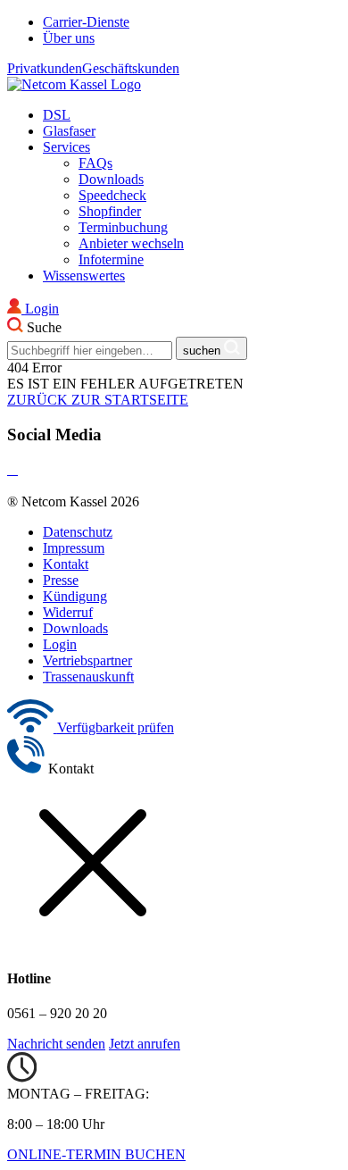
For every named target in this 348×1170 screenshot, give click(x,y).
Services (66, 147)
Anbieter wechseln (131, 243)
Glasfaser (69, 130)
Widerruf (68, 612)
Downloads (111, 179)
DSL (56, 114)
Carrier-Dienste (86, 21)
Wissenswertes (84, 275)
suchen (203, 350)
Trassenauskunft (88, 676)
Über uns (69, 38)
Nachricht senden (56, 1043)
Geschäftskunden (130, 68)
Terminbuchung (123, 227)
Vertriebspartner (87, 660)
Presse (61, 580)
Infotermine (111, 259)
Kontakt (65, 564)
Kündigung (75, 596)
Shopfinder (110, 211)
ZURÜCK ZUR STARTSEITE (97, 399)
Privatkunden (44, 68)
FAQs (95, 163)
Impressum (73, 548)
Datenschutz (77, 531)
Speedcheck (112, 195)
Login (60, 644)
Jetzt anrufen (144, 1043)
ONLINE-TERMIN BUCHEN (96, 1154)
